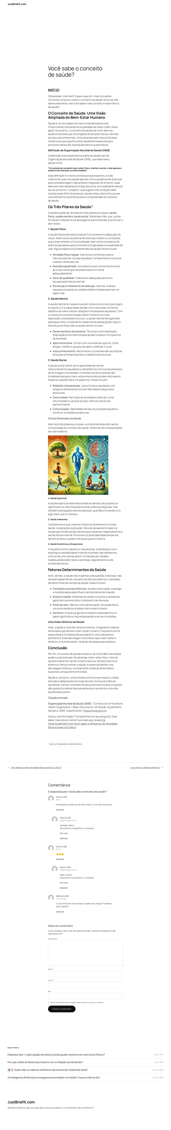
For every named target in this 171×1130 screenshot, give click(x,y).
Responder (60, 809)
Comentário (53, 939)
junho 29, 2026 (158, 1070)
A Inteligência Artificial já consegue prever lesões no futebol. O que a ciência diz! (54, 1077)
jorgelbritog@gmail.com (68, 820)
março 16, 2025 (65, 817)
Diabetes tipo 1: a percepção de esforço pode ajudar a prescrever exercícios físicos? (56, 1054)
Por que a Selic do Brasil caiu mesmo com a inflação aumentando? (45, 1062)
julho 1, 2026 (159, 1062)
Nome (50, 969)
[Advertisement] (85, 32)
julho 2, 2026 (158, 1054)
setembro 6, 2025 (62, 896)
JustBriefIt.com (17, 4)
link (103, 720)
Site (49, 991)
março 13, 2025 (61, 797)
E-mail (51, 980)
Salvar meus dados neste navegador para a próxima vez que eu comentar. (77, 1002)
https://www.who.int (95, 710)
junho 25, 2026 (158, 1077)
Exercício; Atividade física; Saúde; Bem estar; (65, 744)
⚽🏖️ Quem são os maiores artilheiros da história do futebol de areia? (48, 1069)
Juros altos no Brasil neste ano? (145, 767)
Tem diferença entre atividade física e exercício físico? (36, 767)
